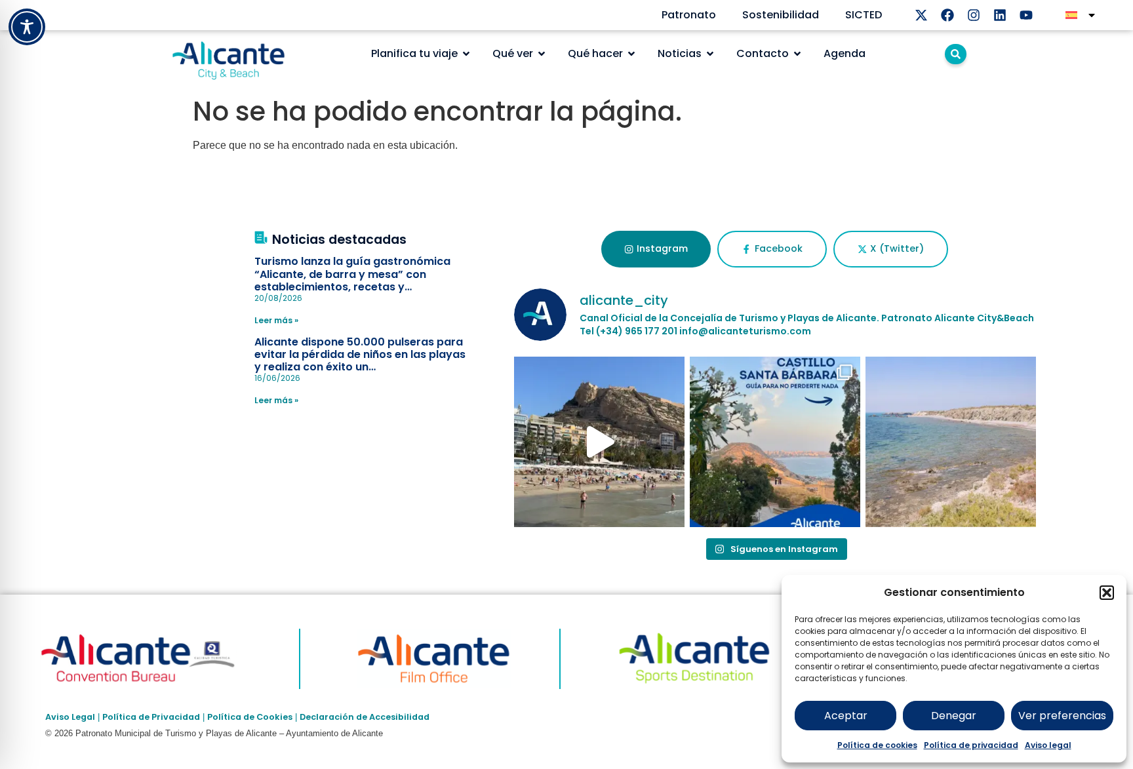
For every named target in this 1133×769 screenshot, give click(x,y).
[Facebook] (947, 15)
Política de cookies (877, 745)
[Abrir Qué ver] (541, 54)
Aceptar (845, 715)
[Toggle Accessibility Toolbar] (27, 27)
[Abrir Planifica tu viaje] (466, 54)
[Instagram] (974, 15)
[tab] (656, 249)
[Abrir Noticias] (710, 54)
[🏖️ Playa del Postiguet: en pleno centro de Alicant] (599, 442)
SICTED (863, 14)
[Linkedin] (1000, 15)
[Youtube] (1026, 15)
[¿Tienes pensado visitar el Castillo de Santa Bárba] (775, 442)
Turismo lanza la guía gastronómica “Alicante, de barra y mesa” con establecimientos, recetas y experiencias (352, 280)
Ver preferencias (1062, 715)
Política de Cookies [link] (249, 716)
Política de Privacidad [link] (151, 716)
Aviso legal (1048, 745)
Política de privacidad (971, 745)
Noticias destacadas (339, 239)
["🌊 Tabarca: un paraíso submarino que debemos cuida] (950, 442)
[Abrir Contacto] (797, 54)
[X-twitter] (921, 15)
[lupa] (955, 54)
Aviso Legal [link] (70, 716)
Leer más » (276, 320)
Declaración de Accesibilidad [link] (364, 716)
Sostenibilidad (780, 14)
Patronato (689, 14)
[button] (1106, 592)
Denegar (953, 715)
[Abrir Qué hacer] (631, 54)
